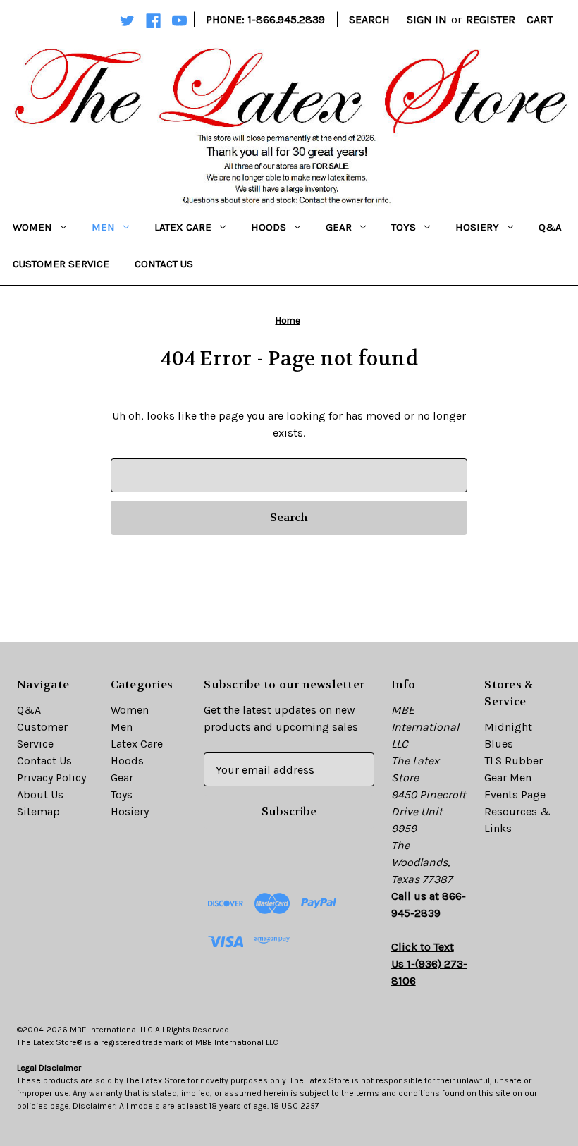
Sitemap (38, 811)
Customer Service (61, 263)
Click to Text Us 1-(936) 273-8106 (429, 963)
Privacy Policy (51, 777)
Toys (403, 227)
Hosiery (477, 227)
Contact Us (164, 263)
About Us (40, 794)
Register (490, 19)
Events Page (515, 794)
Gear (339, 227)
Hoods (268, 227)
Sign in (427, 19)
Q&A (550, 227)
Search (369, 19)
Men (103, 227)
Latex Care (182, 227)
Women (32, 227)
